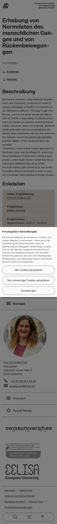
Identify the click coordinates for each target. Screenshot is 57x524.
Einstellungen (28, 290)
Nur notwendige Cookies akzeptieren (28, 280)
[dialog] (28, 262)
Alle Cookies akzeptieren (28, 270)
